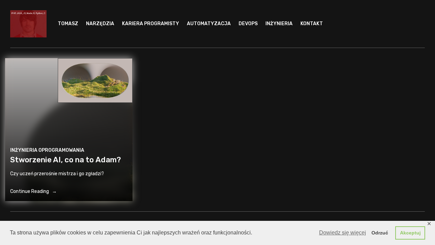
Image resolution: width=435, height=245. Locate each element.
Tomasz (68, 24)
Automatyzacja (209, 24)
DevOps (248, 24)
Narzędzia (100, 24)
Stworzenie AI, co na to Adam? (65, 159)
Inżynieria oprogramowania (47, 150)
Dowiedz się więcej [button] (342, 232)
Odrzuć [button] (379, 232)
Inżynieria (279, 24)
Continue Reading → (33, 191)
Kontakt (311, 24)
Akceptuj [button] (410, 232)
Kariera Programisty (150, 24)
